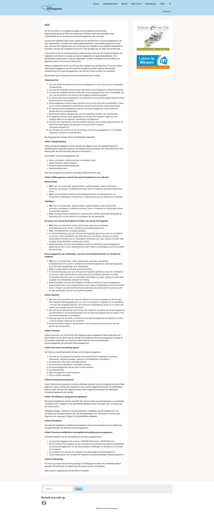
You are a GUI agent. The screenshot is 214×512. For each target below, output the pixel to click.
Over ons (166, 11)
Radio (162, 4)
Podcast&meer (150, 4)
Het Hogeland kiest (110, 4)
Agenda (124, 4)
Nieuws (96, 4)
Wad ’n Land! (136, 4)
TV (170, 4)
